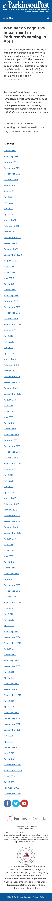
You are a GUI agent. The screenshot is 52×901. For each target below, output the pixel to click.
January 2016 (10, 579)
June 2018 (9, 411)
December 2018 (12, 376)
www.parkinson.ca (14, 79)
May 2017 (8, 486)
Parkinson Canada (22, 897)
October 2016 (11, 527)
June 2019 (9, 342)
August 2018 (10, 400)
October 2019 (11, 318)
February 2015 (11, 631)
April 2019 (9, 353)
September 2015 (12, 602)
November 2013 (12, 666)
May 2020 (9, 278)
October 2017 (11, 457)
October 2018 (11, 388)
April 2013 (9, 678)
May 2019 (8, 347)
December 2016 (12, 515)
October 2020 (11, 249)
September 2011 (12, 730)
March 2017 (10, 498)
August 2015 (10, 608)
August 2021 (10, 191)
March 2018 (10, 428)
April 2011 (8, 741)
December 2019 (12, 307)
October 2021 (11, 179)
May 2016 (8, 556)
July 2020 (9, 266)
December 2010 (12, 747)
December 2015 (12, 585)
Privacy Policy (39, 897)
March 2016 (10, 567)
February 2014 (11, 660)
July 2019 (8, 336)
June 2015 (9, 620)
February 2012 (11, 712)
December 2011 (12, 718)
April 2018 (9, 423)
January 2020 (11, 301)
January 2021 (10, 231)
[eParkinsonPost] (26, 6)
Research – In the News (20, 123)
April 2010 (9, 759)
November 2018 (12, 382)
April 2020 (9, 284)
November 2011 (12, 724)
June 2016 (9, 550)
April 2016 (9, 562)
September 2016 (12, 533)
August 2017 (10, 469)
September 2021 (12, 185)
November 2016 (12, 521)
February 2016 (11, 573)
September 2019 (12, 324)
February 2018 (11, 434)
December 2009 (12, 764)
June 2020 (9, 272)
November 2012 (12, 689)
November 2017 (12, 452)
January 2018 (10, 440)
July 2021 (8, 197)
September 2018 (12, 394)
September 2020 (13, 255)
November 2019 (12, 313)
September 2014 (12, 643)
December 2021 (12, 168)
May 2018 (8, 417)
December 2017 (12, 446)
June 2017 (9, 481)
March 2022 (10, 150)
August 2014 (10, 649)
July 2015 (8, 614)
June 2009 (9, 776)
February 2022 (11, 156)
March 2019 (10, 359)
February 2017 (11, 504)
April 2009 (9, 782)
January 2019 (10, 371)
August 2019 (10, 330)
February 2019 (11, 365)
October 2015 (11, 597)
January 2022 (11, 162)
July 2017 (8, 475)
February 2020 (11, 295)
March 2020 (10, 289)
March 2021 (10, 220)
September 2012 (12, 695)
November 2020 (12, 243)
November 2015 (12, 591)
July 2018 (8, 405)
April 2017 (9, 492)
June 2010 (9, 753)
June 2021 (9, 203)
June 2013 (9, 672)
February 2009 (11, 788)
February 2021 (11, 226)
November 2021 (12, 174)
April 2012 (9, 707)
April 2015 (9, 625)
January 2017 (10, 510)
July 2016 (8, 544)
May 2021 (8, 208)
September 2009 (13, 770)
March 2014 (10, 654)
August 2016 (10, 539)
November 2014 (12, 637)
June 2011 (8, 736)
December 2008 (12, 793)
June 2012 (9, 701)
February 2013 (11, 683)
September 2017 (12, 463)
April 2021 (9, 214)
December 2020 (12, 237)
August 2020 (10, 261)
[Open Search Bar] (48, 18)
